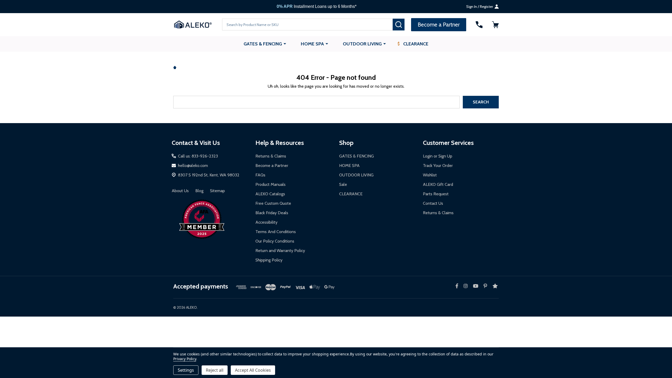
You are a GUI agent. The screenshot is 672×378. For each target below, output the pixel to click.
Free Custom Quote (273, 203)
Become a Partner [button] (439, 24)
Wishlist (430, 174)
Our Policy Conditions (274, 241)
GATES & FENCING (263, 44)
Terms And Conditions (275, 231)
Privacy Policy (184, 358)
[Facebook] (456, 285)
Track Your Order (438, 165)
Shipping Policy (268, 260)
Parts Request (436, 193)
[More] (285, 43)
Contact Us (433, 203)
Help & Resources (279, 142)
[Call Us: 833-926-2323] (479, 24)
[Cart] (495, 24)
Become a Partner (271, 165)
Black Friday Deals (271, 212)
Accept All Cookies (253, 370)
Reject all (214, 370)
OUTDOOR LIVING (362, 44)
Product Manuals (270, 184)
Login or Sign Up (437, 156)
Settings (186, 370)
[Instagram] (466, 285)
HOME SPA (312, 44)
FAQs (260, 174)
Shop (346, 142)
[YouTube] (475, 285)
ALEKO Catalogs (270, 193)
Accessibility (266, 222)
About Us (180, 190)
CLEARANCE (415, 44)
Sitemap (217, 190)
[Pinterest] (485, 285)
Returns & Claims (270, 156)
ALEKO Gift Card (438, 184)
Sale (343, 184)
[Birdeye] (495, 285)
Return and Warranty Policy (280, 250)
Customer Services (448, 142)
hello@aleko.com (193, 165)
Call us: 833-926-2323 (198, 156)
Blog (199, 190)
